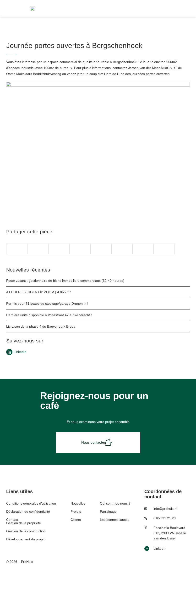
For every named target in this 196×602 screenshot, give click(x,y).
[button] (16, 249)
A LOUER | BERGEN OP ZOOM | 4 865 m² (38, 292)
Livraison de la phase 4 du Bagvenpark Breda (40, 326)
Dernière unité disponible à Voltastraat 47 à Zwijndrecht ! (49, 315)
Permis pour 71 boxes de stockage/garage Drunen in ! (47, 303)
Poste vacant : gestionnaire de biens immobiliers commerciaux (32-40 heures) (65, 280)
